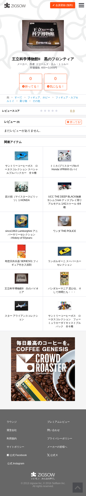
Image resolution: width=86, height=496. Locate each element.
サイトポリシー (15, 446)
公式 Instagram (15, 463)
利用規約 (12, 438)
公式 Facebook (18, 455)
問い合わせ (53, 430)
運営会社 (12, 430)
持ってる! (75, 122)
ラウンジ (12, 421)
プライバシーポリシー (59, 438)
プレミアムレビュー (58, 421)
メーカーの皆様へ (57, 446)
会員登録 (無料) (64, 5)
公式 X (54, 455)
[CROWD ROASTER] (43, 369)
